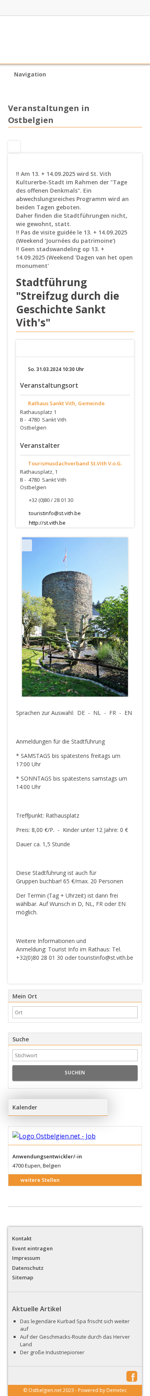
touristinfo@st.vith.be (55, 513)
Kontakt (22, 1238)
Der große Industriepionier (52, 1352)
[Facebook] (14, 147)
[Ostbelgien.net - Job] (75, 1136)
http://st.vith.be (47, 522)
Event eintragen (32, 1248)
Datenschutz (28, 1267)
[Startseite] (75, 40)
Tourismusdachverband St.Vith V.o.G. (75, 463)
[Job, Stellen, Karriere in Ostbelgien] (108, 8)
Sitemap (22, 1277)
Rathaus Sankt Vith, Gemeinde (66, 403)
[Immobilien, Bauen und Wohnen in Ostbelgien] (63, 8)
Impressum (26, 1257)
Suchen (75, 1072)
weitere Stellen (40, 1179)
